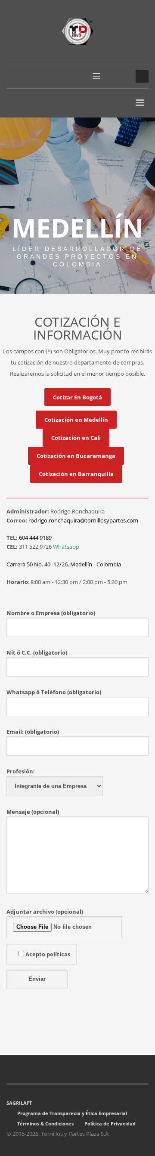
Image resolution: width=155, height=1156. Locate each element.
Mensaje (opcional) (32, 812)
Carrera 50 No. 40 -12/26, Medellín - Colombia (63, 564)
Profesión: (20, 771)
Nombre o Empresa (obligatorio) (50, 613)
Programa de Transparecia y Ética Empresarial (72, 1113)
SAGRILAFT (19, 1103)
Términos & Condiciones (45, 1123)
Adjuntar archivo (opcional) (44, 911)
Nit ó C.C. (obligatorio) (36, 652)
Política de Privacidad (110, 1123)
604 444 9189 (35, 537)
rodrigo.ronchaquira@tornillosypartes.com (83, 520)
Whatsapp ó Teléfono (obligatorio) (53, 692)
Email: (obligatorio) (32, 732)
